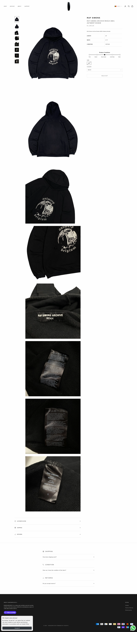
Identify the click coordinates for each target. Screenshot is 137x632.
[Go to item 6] (17, 50)
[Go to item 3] (17, 33)
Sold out (104, 75)
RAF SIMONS (93, 18)
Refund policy (128, 610)
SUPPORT (27, 6)
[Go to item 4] (17, 38)
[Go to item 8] (17, 61)
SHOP (5, 6)
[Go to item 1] (17, 19)
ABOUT (19, 6)
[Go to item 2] (17, 26)
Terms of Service (129, 607)
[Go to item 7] (17, 55)
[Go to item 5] (17, 44)
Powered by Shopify (63, 625)
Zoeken (127, 605)
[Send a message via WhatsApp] (133, 628)
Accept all (17, 628)
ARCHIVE (12, 6)
